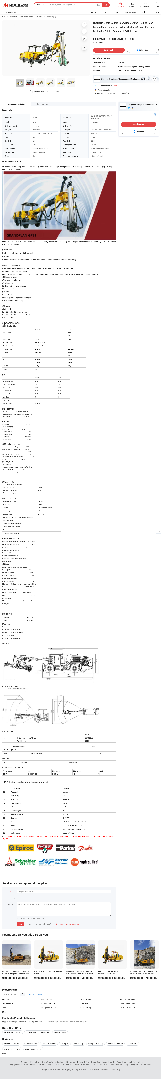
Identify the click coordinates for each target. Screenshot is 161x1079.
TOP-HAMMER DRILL (127, 1003)
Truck (4, 1008)
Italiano (68, 1065)
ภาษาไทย (119, 1065)
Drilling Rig (39, 17)
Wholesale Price (84, 1062)
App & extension (130, 12)
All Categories (11, 12)
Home (4, 17)
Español (32, 1065)
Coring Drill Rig (85, 1008)
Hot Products (23, 1062)
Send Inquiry (109, 50)
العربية (93, 1065)
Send (20, 924)
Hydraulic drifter (86, 999)
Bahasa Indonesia (146, 1065)
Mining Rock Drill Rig (95, 1044)
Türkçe (126, 1065)
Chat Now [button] (144, 50)
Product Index (121, 1062)
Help (116, 12)
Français (50, 1065)
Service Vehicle (46, 999)
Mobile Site (131, 1062)
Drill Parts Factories (11, 1044)
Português (41, 1065)
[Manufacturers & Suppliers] (15, 4)
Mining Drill (65, 1044)
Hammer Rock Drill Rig (12, 1049)
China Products (34, 1062)
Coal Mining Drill (60, 1032)
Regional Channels (108, 1062)
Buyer (104, 12)
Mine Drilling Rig (51, 17)
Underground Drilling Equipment (37, 1032)
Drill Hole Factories (30, 1044)
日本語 (106, 1065)
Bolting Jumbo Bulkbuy (33, 1049)
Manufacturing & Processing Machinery (21, 17)
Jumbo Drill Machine (115, 1044)
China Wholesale (71, 1062)
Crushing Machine (48, 1003)
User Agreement (94, 1070)
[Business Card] (155, 114)
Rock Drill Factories (49, 1044)
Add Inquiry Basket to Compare (46, 91)
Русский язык (59, 1065)
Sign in (156, 6)
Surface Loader (8, 1003)
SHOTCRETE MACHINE (128, 1008)
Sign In (97, 93)
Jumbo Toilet (132, 1044)
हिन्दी (112, 1065)
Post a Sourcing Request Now (68, 924)
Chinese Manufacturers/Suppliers (52, 1062)
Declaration (105, 1070)
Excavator (84, 1003)
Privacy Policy (115, 1070)
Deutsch (76, 1065)
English (25, 1065)
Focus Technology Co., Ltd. (65, 1070)
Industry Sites (95, 1062)
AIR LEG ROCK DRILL (127, 999)
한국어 (99, 1065)
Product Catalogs (35, 994)
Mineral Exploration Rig (12, 1032)
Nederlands (85, 1065)
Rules (157, 12)
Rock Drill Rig (78, 1044)
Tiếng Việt (134, 1065)
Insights (140, 1062)
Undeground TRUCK (48, 1008)
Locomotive (6, 999)
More (4, 1054)
